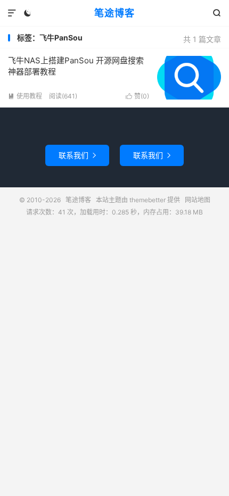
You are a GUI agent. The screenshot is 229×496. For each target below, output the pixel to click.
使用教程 (25, 96)
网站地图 (197, 200)
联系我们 (77, 155)
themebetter (147, 200)
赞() (137, 96)
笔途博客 (114, 13)
